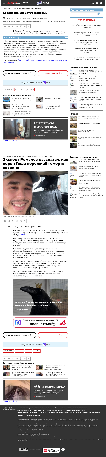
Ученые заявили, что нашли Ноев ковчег (89, 124)
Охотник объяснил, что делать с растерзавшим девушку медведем (89, 144)
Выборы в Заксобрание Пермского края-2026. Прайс (57, 413)
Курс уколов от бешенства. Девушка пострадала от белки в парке (87, 59)
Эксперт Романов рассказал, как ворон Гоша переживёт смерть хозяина (86, 50)
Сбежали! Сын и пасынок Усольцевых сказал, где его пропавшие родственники (91, 78)
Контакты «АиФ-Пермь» (54, 410)
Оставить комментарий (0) (53, 73)
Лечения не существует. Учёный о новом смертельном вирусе (90, 91)
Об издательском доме (25, 408)
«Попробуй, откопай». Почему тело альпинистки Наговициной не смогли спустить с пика (90, 105)
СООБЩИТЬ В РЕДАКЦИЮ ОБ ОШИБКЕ (28, 415)
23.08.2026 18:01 (8, 156)
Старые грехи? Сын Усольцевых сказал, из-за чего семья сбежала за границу (90, 85)
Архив (13, 21)
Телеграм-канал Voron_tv (26, 216)
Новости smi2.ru (10, 140)
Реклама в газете (65, 408)
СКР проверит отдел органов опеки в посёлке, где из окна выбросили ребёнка (21, 113)
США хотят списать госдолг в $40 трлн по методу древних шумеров (89, 117)
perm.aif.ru (22, 235)
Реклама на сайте (51, 408)
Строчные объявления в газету (74, 410)
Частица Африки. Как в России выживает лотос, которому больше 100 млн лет (90, 71)
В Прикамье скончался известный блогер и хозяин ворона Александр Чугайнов (23, 374)
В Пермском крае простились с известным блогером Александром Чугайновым (55, 367)
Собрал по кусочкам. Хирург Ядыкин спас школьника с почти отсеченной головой (91, 195)
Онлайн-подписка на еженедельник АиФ (30, 410)
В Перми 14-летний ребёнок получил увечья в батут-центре (22, 99)
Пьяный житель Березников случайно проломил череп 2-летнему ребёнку (21, 106)
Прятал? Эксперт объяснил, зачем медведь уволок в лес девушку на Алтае (90, 175)
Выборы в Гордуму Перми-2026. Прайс (88, 413)
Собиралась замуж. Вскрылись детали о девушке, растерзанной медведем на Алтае (89, 188)
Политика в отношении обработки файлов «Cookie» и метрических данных (38, 436)
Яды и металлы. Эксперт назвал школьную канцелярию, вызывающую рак (89, 168)
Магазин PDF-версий (80, 408)
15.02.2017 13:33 (7, 8)
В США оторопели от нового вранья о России (90, 137)
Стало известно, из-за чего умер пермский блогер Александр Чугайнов (86, 34)
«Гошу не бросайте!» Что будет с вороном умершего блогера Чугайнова (86, 42)
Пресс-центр (39, 408)
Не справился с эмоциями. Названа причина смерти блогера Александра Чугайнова (86, 25)
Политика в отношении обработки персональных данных (33, 434)
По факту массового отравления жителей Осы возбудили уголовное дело (55, 106)
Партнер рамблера (35, 449)
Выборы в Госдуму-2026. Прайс (27, 413)
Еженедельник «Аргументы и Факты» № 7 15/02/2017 (48, 21)
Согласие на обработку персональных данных (30, 433)
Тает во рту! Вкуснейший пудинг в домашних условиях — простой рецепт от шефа (90, 181)
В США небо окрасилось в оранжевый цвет (86, 131)
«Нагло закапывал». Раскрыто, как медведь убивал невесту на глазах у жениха (90, 99)
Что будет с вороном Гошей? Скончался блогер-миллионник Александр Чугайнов (55, 374)
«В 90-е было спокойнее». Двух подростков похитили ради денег (90, 160)
